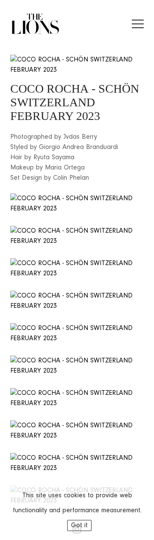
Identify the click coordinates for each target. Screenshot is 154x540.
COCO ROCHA (49, 88)
